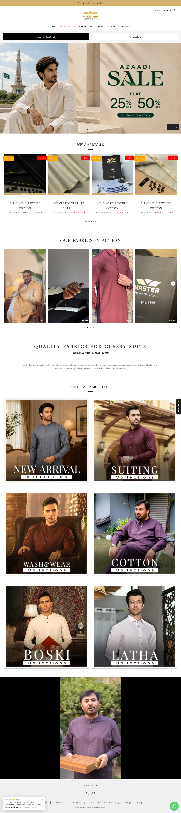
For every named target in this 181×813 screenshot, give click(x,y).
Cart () (167, 10)
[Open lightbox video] (25, 286)
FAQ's (128, 802)
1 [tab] (84, 129)
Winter (112, 26)
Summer (100, 26)
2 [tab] (87, 129)
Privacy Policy (78, 802)
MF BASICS (135, 36)
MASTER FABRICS (46, 36)
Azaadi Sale (66, 26)
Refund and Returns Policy (105, 802)
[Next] (173, 283)
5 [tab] (96, 129)
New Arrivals (86, 26)
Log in (157, 10)
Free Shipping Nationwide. (90, 3)
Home (54, 26)
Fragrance (124, 26)
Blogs (140, 802)
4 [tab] (93, 129)
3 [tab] (90, 129)
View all (89, 221)
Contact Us (59, 802)
